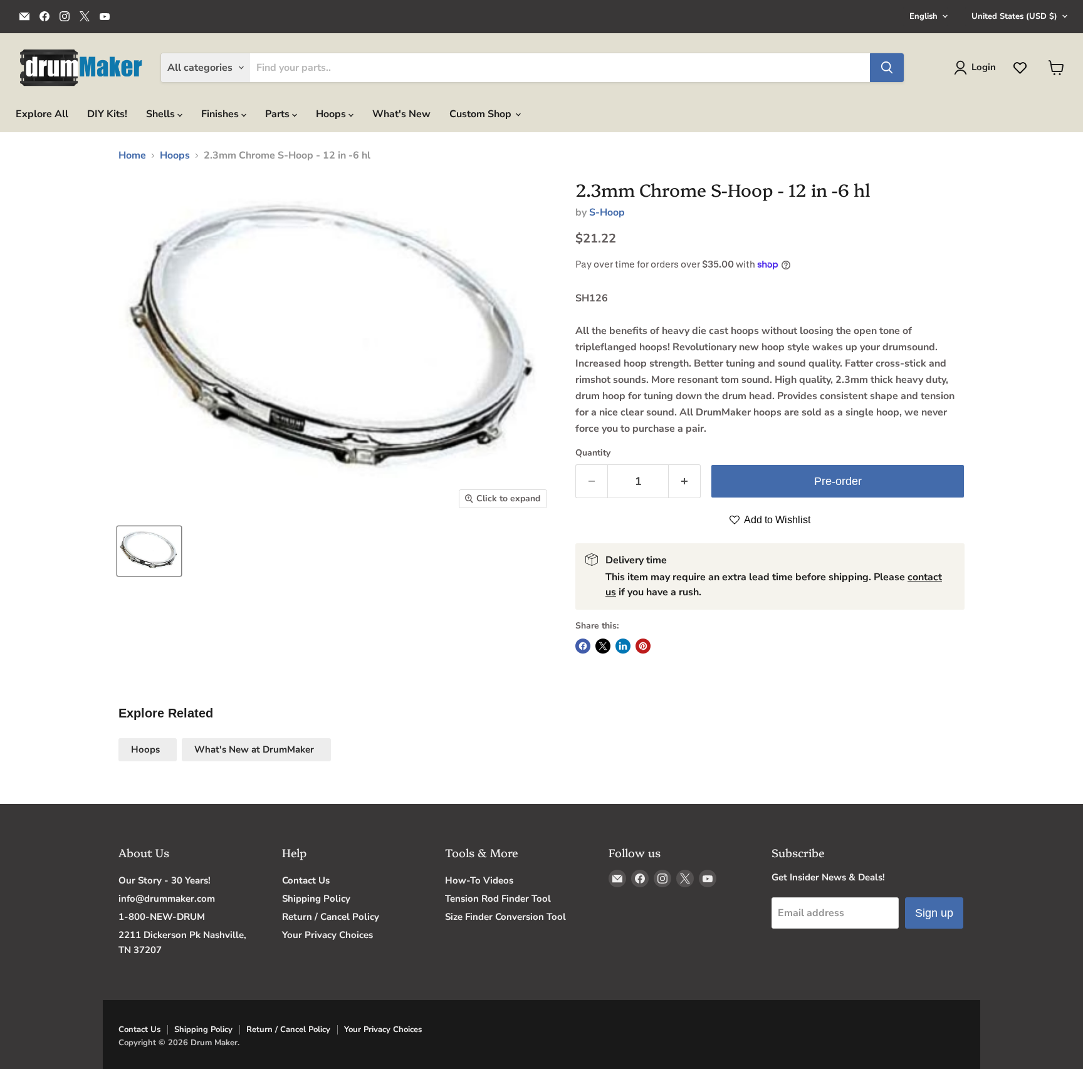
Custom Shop (481, 114)
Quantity (592, 453)
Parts (278, 114)
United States (1014, 16)
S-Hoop (607, 212)
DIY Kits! (107, 114)
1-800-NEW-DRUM (161, 916)
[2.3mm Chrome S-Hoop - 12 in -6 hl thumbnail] (149, 551)
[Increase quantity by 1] (685, 481)
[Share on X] (602, 646)
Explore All (42, 114)
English (923, 16)
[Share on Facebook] (582, 646)
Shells (161, 114)
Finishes (221, 114)
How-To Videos (479, 880)
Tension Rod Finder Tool (498, 898)
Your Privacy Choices (327, 935)
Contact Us (306, 880)
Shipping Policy (316, 898)
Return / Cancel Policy (330, 916)
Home (132, 155)
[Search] (887, 67)
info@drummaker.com (166, 898)
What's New (401, 114)
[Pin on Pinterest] (643, 646)
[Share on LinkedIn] (622, 646)
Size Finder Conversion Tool (505, 916)
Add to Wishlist (776, 519)
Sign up (934, 913)
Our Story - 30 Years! (164, 880)
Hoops (332, 114)
